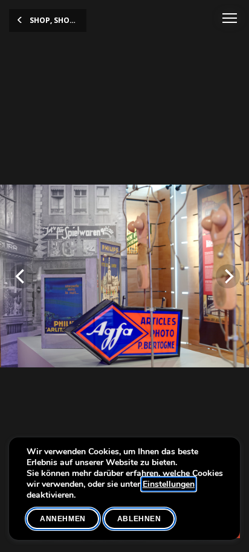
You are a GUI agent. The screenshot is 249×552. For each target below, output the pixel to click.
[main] (124, 276)
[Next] (228, 276)
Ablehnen (139, 519)
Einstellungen (169, 484)
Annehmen (63, 519)
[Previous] (21, 276)
